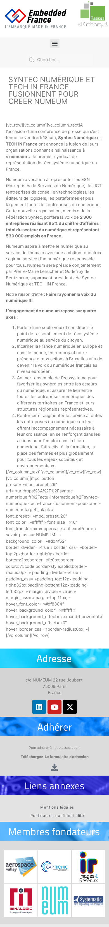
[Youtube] (54, 707)
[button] (55, 43)
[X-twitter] (70, 707)
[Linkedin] (39, 707)
